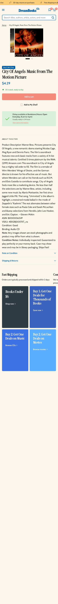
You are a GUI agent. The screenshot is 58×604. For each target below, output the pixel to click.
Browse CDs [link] (10, 345)
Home (4, 25)
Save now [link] (37, 310)
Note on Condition (9, 253)
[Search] (53, 17)
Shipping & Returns (10, 260)
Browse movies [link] (39, 349)
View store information (21, 122)
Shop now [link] (9, 304)
